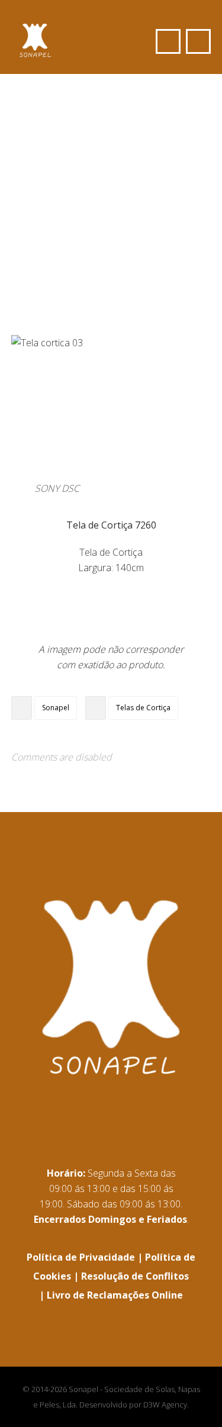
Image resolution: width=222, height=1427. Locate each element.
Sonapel (55, 708)
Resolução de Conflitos (135, 1276)
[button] (198, 41)
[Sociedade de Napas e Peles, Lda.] (35, 35)
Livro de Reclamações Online (115, 1295)
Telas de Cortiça (143, 708)
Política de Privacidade (81, 1257)
